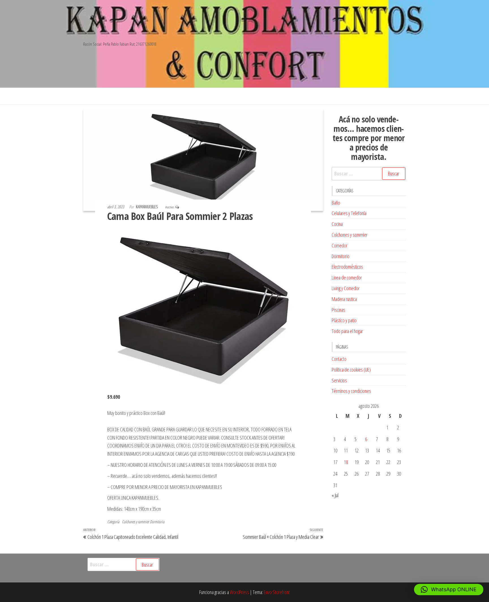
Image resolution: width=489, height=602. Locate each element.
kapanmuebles (147, 206)
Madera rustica (344, 299)
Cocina (337, 224)
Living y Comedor (346, 288)
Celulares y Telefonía (349, 213)
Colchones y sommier (135, 521)
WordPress (239, 592)
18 (346, 462)
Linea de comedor (347, 277)
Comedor (340, 245)
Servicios (339, 380)
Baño (336, 202)
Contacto (339, 358)
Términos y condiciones (351, 390)
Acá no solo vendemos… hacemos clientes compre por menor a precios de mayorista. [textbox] (369, 138)
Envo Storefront (277, 592)
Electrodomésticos (347, 266)
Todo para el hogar (347, 331)
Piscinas (338, 309)
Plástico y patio (344, 320)
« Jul (335, 495)
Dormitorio (157, 521)
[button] (448, 589)
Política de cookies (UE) (351, 369)
